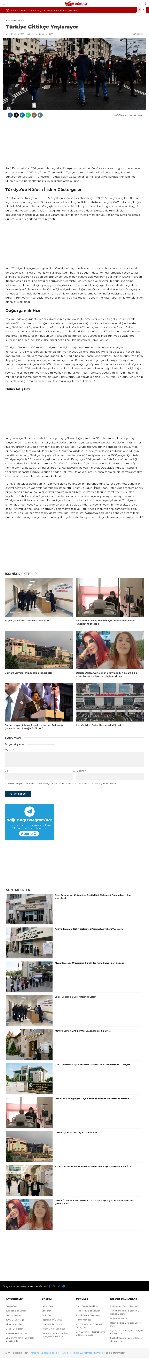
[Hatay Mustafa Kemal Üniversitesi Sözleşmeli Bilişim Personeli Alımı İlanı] (29, 1195)
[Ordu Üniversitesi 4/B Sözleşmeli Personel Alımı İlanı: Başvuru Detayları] (29, 1093)
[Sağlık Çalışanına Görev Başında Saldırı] (39, 597)
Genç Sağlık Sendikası (87, 1306)
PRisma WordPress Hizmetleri (87, 1352)
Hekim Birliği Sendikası (53, 1328)
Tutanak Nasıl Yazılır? (16, 1333)
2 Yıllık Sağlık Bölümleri (88, 1315)
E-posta (81, 770)
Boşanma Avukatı (119, 1318)
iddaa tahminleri (14, 1324)
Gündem (137, 34)
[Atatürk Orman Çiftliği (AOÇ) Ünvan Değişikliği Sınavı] (29, 1059)
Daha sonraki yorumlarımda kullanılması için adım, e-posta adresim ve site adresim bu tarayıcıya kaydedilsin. (60, 783)
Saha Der (46, 1310)
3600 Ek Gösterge (15, 1319)
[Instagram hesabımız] (59, 1286)
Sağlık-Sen (11, 1306)
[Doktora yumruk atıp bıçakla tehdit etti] (39, 650)
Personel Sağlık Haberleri (44, 1352)
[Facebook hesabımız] (49, 1286)
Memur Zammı (13, 1315)
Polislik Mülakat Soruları (88, 1310)
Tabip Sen (47, 1315)
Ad (7, 770)
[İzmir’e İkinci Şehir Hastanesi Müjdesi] (110, 702)
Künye (64, 1352)
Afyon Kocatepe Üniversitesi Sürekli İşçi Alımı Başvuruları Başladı (43, 10)
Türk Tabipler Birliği (16, 1310)
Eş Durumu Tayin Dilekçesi (124, 1306)
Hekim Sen (47, 1306)
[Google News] (135, 115)
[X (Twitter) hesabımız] (54, 1286)
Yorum (9, 750)
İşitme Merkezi (83, 1319)
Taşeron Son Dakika (52, 1319)
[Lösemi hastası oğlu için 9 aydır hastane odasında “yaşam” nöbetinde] (110, 597)
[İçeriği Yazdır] (40, 115)
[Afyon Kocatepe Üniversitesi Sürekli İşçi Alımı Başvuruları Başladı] (29, 991)
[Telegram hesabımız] (63, 1286)
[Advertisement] (74, 143)
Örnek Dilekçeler (14, 1328)
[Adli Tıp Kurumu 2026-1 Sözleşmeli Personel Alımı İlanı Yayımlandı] (29, 957)
